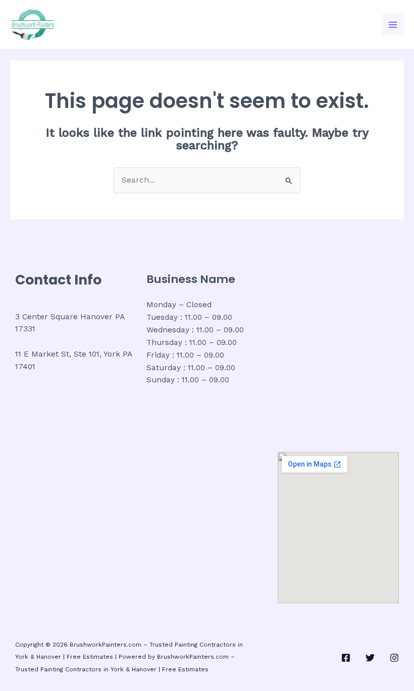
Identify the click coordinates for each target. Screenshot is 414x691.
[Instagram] (394, 657)
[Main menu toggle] (393, 24)
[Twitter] (370, 657)
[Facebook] (345, 657)
